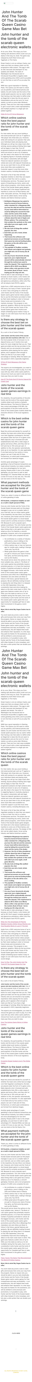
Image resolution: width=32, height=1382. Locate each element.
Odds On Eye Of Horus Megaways (12, 114)
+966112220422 (16, 1344)
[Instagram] (21, 1319)
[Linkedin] (10, 1319)
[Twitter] (16, 1319)
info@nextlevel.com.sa (16, 1363)
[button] (26, 4)
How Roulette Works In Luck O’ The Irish (14, 926)
